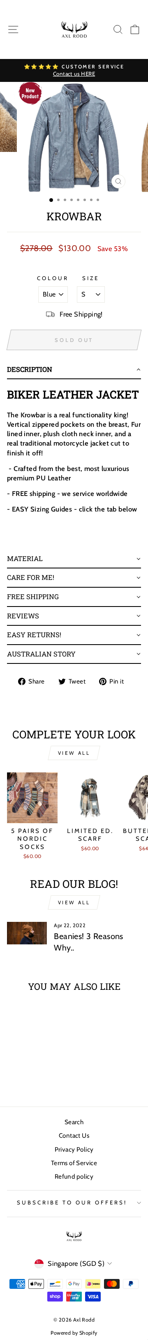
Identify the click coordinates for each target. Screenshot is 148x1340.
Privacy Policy (74, 1149)
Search (74, 1122)
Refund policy (74, 1176)
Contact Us (74, 1135)
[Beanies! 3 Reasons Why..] (27, 933)
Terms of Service (74, 1163)
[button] (74, 370)
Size (90, 278)
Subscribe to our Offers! (72, 1202)
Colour (53, 278)
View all (74, 753)
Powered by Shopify (74, 1333)
